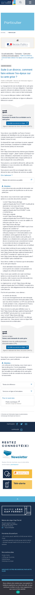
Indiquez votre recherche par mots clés (17, 570)
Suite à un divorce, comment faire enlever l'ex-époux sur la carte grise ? (17, 58)
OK (18, 592)
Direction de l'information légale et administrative (15, 414)
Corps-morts (6, 555)
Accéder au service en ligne (16, 123)
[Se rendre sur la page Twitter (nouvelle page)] (21, 424)
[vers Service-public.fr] (17, 45)
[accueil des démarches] (17, 40)
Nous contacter (9, 527)
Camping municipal (7, 561)
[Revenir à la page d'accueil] (8, 2)
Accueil (3, 32)
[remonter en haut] (17, 499)
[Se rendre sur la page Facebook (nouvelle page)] (17, 424)
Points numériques (12, 402)
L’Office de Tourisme (8, 557)
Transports (18, 53)
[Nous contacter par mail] (26, 424)
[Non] (33, 588)
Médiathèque (6, 559)
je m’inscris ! (15, 464)
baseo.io (18, 416)
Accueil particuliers (7, 53)
